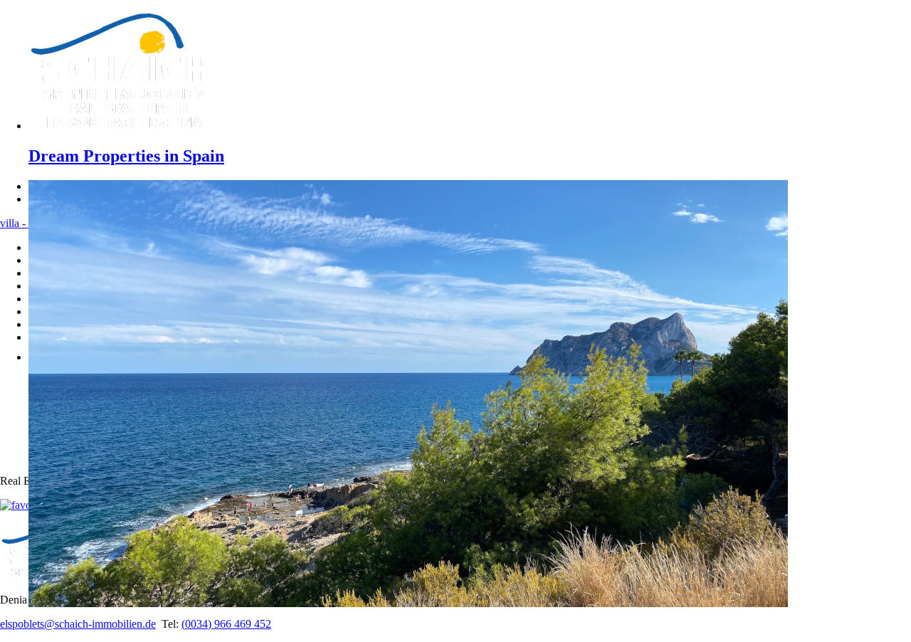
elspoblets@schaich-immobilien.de (78, 624)
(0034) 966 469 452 (226, 624)
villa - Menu (27, 223)
